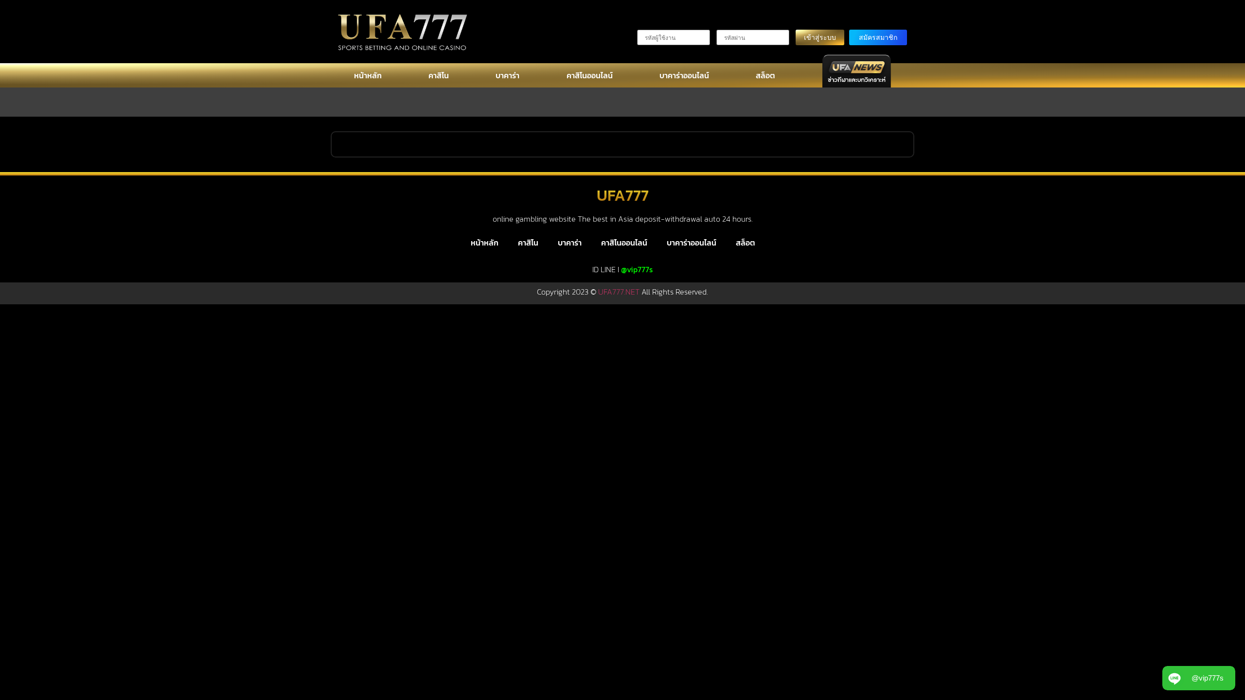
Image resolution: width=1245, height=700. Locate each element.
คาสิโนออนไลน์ (590, 75)
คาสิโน (438, 75)
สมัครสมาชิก (878, 37)
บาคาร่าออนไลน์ (684, 75)
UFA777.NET (619, 292)
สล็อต (765, 75)
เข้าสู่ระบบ (820, 37)
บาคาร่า (507, 75)
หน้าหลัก (368, 75)
